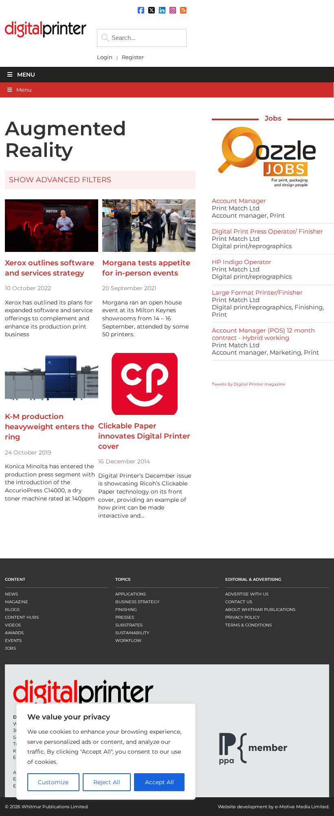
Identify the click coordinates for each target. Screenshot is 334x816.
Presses (124, 617)
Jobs (273, 118)
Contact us (238, 601)
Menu (26, 74)
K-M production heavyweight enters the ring (49, 426)
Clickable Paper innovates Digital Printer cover (144, 436)
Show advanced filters (60, 179)
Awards (14, 632)
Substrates (129, 625)
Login (104, 57)
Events (13, 640)
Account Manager (239, 201)
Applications (130, 594)
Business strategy (137, 601)
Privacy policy (242, 617)
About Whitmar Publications (260, 609)
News (11, 594)
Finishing (126, 609)
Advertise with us (246, 594)
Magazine (16, 601)
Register (133, 57)
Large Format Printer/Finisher (257, 292)
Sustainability (132, 632)
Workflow (128, 640)
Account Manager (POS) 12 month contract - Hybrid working (263, 334)
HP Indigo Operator (241, 262)
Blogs (12, 609)
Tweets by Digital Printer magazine (248, 384)
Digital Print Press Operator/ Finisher (267, 231)
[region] (106, 752)
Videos (13, 625)
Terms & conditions (248, 625)
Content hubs (22, 617)
